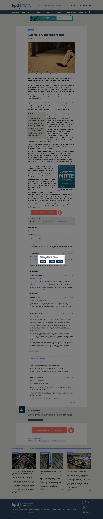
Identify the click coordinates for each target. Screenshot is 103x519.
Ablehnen (52, 261)
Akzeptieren (59, 261)
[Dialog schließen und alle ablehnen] (63, 256)
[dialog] (51, 259)
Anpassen (43, 261)
